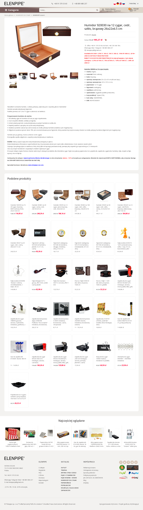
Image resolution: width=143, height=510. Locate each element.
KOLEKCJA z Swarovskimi (69, 488)
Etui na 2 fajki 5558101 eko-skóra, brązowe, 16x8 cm (82, 283)
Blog (84, 480)
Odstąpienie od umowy (90, 470)
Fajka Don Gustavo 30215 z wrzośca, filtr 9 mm (60, 283)
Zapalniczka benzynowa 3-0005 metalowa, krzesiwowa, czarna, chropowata (60, 322)
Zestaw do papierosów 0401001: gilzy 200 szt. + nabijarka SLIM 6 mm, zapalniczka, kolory (29, 444)
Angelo (94, 35)
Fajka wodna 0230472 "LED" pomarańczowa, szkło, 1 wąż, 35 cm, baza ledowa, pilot (125, 246)
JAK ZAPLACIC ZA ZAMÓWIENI (93, 478)
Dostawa (41, 478)
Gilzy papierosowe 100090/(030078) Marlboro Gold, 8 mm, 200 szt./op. (97, 444)
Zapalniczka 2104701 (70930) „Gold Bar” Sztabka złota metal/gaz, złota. (104, 322)
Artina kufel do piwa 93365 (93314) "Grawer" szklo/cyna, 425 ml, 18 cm (130, 444)
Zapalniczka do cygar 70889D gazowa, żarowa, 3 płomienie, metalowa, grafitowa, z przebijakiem (18, 322)
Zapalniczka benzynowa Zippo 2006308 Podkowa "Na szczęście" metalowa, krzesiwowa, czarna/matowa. (40, 322)
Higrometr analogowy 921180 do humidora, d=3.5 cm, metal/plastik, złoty (103, 246)
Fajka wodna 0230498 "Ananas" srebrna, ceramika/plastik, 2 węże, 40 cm (18, 284)
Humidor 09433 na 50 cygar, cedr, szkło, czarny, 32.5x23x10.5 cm (103, 208)
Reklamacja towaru (89, 468)
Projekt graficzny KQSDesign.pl (129, 504)
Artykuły (86, 483)
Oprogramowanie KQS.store (108, 504)
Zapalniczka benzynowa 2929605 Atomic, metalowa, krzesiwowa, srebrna (82, 322)
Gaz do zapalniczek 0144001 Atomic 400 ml (18, 358)
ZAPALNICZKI (65, 490)
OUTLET (64, 468)
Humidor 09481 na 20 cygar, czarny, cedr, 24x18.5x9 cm (39, 207)
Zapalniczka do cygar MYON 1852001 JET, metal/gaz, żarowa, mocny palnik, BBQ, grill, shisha (125, 285)
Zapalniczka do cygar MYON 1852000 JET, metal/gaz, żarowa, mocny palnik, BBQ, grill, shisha (60, 360)
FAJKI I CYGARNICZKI (68, 475)
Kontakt (41, 483)
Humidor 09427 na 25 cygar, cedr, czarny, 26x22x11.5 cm (18, 245)
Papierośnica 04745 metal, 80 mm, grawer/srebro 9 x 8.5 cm (46, 444)
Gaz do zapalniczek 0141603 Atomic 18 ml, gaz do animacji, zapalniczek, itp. (79, 444)
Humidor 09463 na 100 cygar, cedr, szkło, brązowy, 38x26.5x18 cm (82, 208)
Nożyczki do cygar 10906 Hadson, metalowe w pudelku (102, 359)
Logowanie (108, 11)
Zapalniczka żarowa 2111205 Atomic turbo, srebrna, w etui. (113, 444)
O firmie (41, 475)
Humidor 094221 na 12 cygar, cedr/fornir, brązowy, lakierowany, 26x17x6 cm (125, 208)
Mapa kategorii (43, 480)
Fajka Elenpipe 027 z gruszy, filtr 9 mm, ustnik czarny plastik (40, 283)
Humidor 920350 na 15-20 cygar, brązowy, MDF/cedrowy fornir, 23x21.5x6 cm (18, 208)
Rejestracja (117, 11)
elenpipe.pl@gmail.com (94, 50)
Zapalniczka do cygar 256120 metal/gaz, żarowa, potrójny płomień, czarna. (81, 359)
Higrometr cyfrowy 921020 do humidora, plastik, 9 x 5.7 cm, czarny (39, 246)
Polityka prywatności (90, 475)
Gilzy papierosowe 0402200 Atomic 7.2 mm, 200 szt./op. (63, 444)
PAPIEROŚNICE (66, 483)
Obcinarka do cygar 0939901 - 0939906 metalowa (124, 359)
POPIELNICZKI (66, 485)
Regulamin (42, 470)
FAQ (40, 473)
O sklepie (42, 468)
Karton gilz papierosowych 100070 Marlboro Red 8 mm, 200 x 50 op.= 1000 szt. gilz (13, 444)
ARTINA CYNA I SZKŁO (68, 473)
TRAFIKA (64, 470)
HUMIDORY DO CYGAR (23, 15)
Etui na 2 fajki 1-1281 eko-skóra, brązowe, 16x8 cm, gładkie (103, 283)
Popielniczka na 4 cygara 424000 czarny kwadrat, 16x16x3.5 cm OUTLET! (18, 396)
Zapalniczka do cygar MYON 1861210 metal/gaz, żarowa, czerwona (38, 359)
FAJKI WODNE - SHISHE (69, 478)
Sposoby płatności (89, 473)
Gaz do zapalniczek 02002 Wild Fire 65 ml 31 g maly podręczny (125, 321)
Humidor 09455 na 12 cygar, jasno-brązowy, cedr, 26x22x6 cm (60, 207)
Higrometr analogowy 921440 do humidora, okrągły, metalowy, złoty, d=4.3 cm (60, 246)
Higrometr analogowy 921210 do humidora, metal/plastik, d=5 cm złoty (82, 246)
